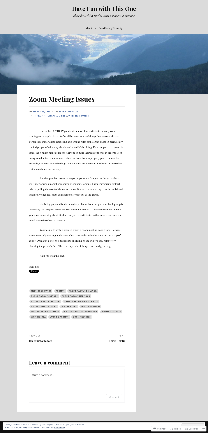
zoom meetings (82, 317)
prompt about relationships (81, 301)
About (89, 28)
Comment (114, 397)
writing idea (38, 317)
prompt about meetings (76, 296)
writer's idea (69, 307)
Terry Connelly (68, 111)
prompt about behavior (83, 291)
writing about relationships (80, 312)
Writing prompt (78, 116)
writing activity (111, 312)
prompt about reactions (45, 301)
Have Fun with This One (104, 8)
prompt (42, 116)
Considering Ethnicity (110, 28)
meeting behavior (41, 291)
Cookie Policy (59, 427)
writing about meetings (45, 312)
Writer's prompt (90, 307)
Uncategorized (57, 116)
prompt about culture (44, 296)
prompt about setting (44, 307)
